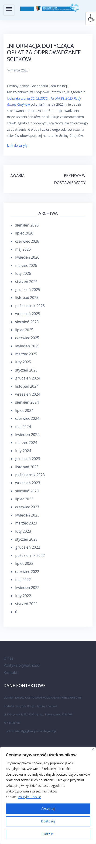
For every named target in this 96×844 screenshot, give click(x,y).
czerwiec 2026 (27, 241)
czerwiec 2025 (27, 337)
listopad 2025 (26, 297)
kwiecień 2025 (27, 346)
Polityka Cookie (29, 797)
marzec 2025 (26, 354)
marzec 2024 (26, 442)
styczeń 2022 (26, 603)
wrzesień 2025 (27, 313)
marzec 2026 (26, 265)
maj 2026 (23, 249)
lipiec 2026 (24, 233)
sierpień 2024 (27, 402)
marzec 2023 (26, 523)
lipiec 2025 (24, 329)
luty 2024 (23, 450)
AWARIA (17, 175)
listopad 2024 (26, 386)
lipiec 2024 (24, 410)
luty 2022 (23, 595)
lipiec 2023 (24, 499)
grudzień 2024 (27, 378)
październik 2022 (30, 555)
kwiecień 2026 (27, 257)
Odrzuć (48, 834)
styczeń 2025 (26, 370)
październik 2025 (30, 305)
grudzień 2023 (27, 458)
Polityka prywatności (21, 665)
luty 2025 (23, 361)
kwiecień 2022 (27, 587)
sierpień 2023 (27, 491)
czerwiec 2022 (27, 571)
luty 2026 (23, 273)
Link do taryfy (17, 145)
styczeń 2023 (26, 539)
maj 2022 (23, 579)
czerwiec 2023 (27, 506)
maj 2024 (23, 426)
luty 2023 (23, 531)
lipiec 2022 (24, 563)
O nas (8, 658)
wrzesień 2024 (27, 394)
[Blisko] (93, 749)
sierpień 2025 (27, 321)
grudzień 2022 (27, 547)
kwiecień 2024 (27, 434)
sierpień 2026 (27, 225)
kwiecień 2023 (27, 515)
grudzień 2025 (27, 289)
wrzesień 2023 (27, 482)
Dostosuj (48, 821)
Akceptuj (48, 808)
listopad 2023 (26, 466)
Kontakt (10, 672)
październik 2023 (30, 474)
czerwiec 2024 (27, 418)
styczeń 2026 (26, 281)
